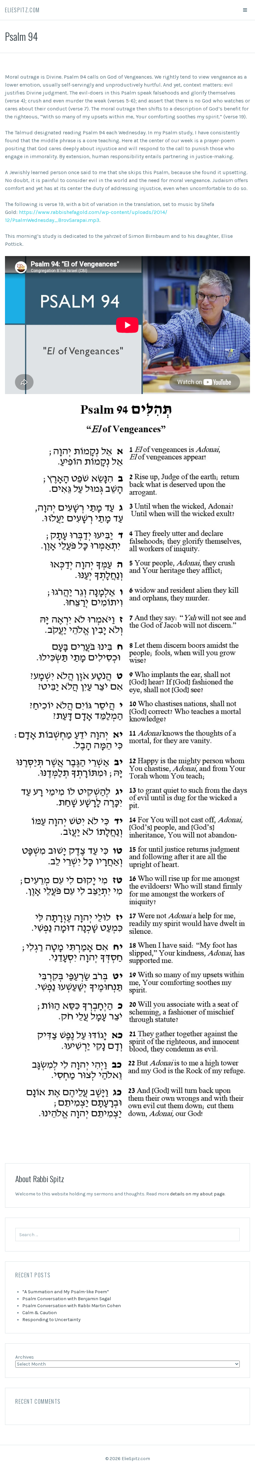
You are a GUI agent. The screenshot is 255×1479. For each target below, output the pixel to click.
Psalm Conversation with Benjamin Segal (66, 1299)
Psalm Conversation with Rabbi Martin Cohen (71, 1306)
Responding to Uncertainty (51, 1319)
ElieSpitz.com (22, 10)
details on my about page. (197, 1194)
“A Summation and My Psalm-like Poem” (65, 1292)
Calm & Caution (39, 1312)
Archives (24, 1357)
